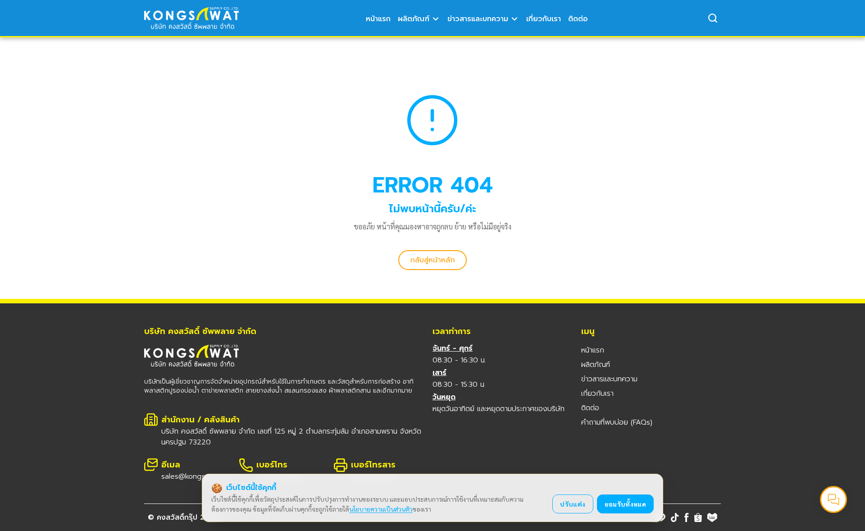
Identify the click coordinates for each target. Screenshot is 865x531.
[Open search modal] (713, 18)
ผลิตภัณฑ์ (413, 19)
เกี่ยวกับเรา (543, 19)
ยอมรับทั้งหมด (625, 504)
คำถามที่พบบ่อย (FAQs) (616, 422)
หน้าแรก (378, 19)
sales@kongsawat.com (199, 476)
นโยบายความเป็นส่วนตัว (381, 509)
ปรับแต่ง (572, 504)
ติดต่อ (578, 19)
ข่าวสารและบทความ (477, 19)
